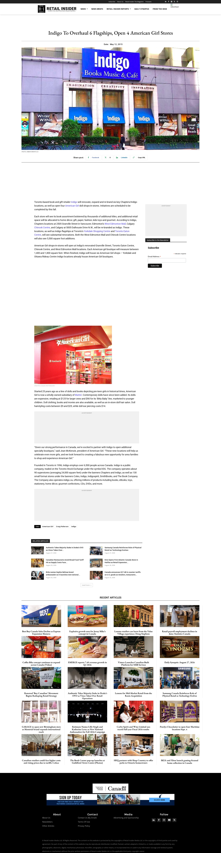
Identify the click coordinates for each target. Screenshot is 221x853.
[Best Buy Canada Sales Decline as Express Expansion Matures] (41, 616)
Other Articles (48, 826)
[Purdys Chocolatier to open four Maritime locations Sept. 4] (180, 711)
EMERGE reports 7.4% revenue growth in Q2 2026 (87, 663)
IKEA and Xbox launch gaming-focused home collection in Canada (179, 761)
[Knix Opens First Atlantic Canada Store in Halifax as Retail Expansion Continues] (96, 563)
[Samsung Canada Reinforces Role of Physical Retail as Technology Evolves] (96, 550)
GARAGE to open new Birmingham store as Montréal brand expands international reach (41, 729)
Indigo (74, 202)
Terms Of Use (84, 821)
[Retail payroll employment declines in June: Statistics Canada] (180, 616)
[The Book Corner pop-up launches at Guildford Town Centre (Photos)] (87, 745)
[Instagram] (177, 1)
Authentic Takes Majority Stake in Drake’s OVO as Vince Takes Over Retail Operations (87, 696)
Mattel (78, 395)
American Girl (72, 205)
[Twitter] (174, 1)
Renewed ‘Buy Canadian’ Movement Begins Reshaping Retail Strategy (41, 694)
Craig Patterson (62, 526)
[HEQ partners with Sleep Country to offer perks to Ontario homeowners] (133, 745)
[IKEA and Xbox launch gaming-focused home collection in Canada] (180, 745)
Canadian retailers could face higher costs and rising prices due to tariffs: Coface (41, 761)
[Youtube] (169, 820)
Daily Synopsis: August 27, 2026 (179, 662)
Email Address (154, 256)
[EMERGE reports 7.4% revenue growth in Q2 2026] (87, 647)
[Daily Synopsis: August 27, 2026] (180, 647)
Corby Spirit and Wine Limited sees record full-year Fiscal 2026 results (133, 728)
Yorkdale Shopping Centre (97, 231)
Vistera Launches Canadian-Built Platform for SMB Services (133, 663)
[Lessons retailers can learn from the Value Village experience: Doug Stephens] (133, 616)
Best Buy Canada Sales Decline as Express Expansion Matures (41, 632)
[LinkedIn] (165, 1)
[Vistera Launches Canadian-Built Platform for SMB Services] (133, 647)
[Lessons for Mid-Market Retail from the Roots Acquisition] (133, 678)
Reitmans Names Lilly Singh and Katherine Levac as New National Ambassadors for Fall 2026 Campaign (87, 729)
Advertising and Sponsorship (126, 817)
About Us (46, 817)
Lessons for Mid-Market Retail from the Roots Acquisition (133, 694)
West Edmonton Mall (115, 223)
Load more (86, 585)
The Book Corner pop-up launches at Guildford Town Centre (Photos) (87, 761)
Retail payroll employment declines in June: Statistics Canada (179, 632)
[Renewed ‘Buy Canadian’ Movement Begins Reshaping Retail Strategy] (41, 678)
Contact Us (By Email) (87, 817)
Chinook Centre (42, 227)
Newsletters (47, 821)
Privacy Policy (84, 826)
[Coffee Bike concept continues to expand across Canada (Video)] (41, 647)
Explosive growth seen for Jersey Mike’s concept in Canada (87, 632)
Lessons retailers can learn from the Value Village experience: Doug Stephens (133, 632)
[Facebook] (168, 1)
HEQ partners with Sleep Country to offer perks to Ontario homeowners (133, 761)
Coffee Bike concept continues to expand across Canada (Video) (41, 663)
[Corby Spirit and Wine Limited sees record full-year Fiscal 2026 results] (133, 711)
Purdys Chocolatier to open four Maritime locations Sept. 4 (179, 728)
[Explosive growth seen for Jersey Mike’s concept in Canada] (87, 616)
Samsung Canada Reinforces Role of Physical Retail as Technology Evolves (179, 694)
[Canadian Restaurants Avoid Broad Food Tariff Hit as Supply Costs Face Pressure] (37, 563)
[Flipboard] (171, 1)
